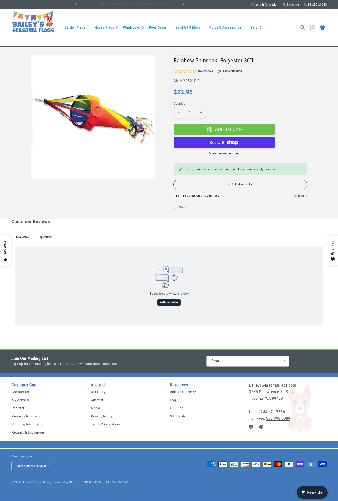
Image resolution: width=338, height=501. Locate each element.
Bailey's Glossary (183, 392)
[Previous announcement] (76, 4)
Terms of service (117, 481)
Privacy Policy (101, 416)
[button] (77, 27)
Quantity (179, 103)
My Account (21, 400)
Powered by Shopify (66, 482)
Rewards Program (26, 416)
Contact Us (20, 392)
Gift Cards (178, 416)
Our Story (98, 392)
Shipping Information (28, 424)
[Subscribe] (284, 361)
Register (18, 408)
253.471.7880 (273, 412)
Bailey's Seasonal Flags (37, 482)
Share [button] (183, 207)
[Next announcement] (183, 4)
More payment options (224, 153)
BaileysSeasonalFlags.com (272, 385)
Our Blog (176, 408)
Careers (97, 400)
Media (95, 408)
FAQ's (174, 400)
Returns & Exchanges (28, 432)
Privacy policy (92, 481)
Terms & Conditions (106, 424)
